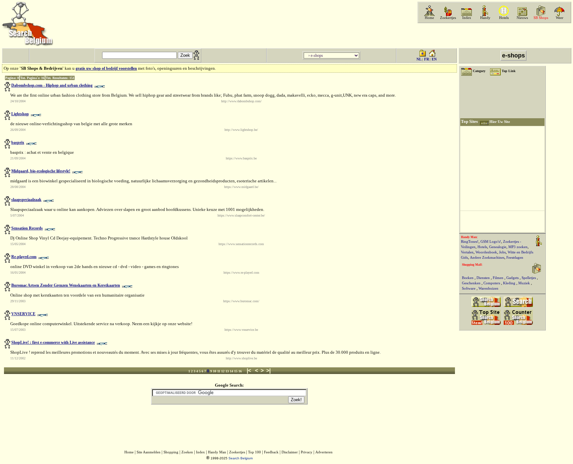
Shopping (170, 452)
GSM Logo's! (490, 241)
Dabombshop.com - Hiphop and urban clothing (52, 85)
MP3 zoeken (518, 247)
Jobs (502, 252)
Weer (559, 18)
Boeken (468, 278)
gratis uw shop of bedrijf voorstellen (106, 68)
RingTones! (469, 241)
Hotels (504, 18)
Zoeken (187, 452)
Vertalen (467, 252)
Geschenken (471, 283)
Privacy (306, 452)
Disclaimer (290, 452)
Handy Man (217, 452)
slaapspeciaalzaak (26, 199)
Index (466, 18)
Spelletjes (529, 278)
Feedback (271, 452)
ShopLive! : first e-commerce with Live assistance (53, 342)
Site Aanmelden (148, 452)
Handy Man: (469, 237)
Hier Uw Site (499, 122)
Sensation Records (27, 228)
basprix (17, 142)
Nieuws (522, 18)
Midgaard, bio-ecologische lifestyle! (40, 171)
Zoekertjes (448, 18)
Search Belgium (240, 458)
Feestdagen (514, 257)
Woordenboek (486, 252)
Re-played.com (23, 256)
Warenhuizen (488, 288)
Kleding (509, 283)
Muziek (524, 283)
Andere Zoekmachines (487, 257)
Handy (485, 18)
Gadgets (513, 278)
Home (429, 18)
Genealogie (497, 247)
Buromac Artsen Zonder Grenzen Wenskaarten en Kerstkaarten (65, 285)
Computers (492, 283)
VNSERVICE (23, 314)
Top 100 (254, 452)
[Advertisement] (493, 36)
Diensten (484, 278)
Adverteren (324, 452)
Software (469, 288)
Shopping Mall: (472, 264)
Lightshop (20, 114)
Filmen (498, 278)
